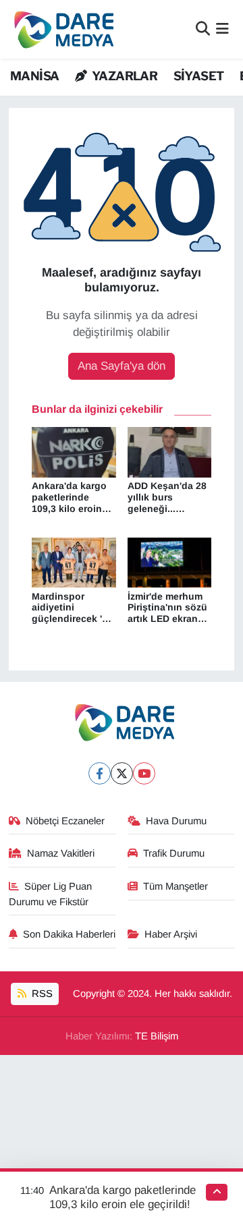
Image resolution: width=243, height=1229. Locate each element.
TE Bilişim (156, 1036)
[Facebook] (99, 773)
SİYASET (198, 76)
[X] (122, 773)
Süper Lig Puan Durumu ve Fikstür (50, 894)
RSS (41, 993)
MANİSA (34, 76)
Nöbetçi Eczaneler (65, 821)
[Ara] (203, 29)
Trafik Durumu (174, 853)
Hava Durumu (176, 821)
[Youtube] (144, 773)
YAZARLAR (123, 76)
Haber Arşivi (170, 934)
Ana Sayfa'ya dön (121, 366)
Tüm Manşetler (175, 886)
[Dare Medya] (61, 29)
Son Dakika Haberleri (69, 934)
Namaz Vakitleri (60, 853)
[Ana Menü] (222, 29)
